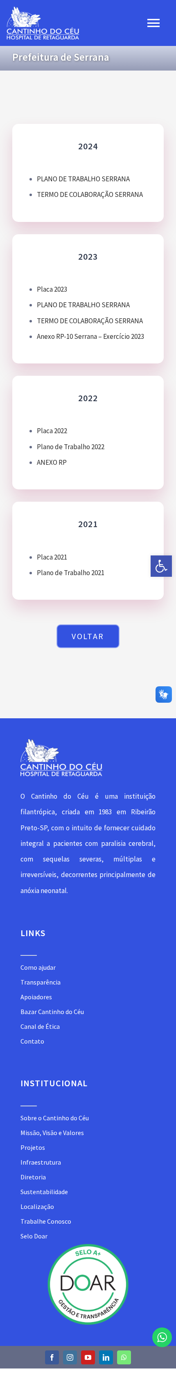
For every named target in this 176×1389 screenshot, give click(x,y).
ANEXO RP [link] (52, 462)
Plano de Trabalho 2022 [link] (70, 446)
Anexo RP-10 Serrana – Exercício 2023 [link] (90, 336)
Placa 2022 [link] (52, 430)
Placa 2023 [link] (52, 289)
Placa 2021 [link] (52, 557)
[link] (161, 566)
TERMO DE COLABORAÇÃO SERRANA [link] (90, 194)
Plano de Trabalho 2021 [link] (70, 572)
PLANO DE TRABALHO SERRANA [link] (83, 178)
